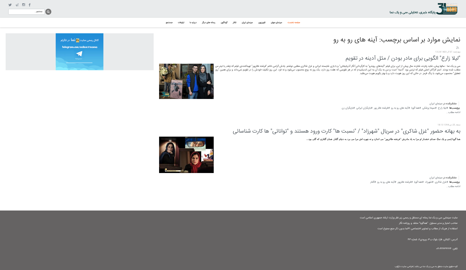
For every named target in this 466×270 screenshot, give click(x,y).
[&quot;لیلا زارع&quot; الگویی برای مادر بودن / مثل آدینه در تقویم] (186, 81)
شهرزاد (428, 182)
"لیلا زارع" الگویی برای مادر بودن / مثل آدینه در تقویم (402, 58)
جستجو (48, 11)
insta (23, 5)
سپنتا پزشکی (428, 108)
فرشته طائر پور (381, 108)
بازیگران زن (347, 108)
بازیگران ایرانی (363, 108)
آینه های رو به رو (399, 108)
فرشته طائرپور (404, 182)
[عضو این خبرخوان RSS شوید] (457, 47)
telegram (17, 5)
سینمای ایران (436, 104)
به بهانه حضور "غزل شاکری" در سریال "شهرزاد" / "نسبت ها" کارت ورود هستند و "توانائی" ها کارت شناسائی (346, 131)
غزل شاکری (440, 182)
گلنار (372, 182)
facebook (30, 5)
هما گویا (415, 108)
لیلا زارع (442, 108)
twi (10, 5)
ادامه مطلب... (453, 112)
